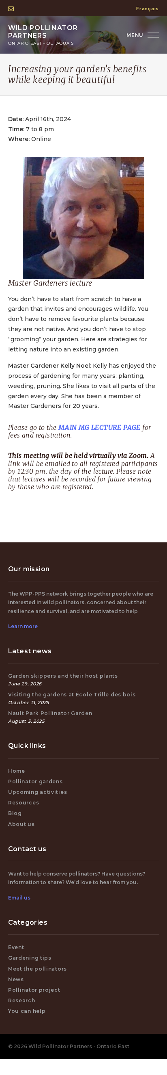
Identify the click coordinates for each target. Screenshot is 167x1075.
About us (21, 824)
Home (16, 771)
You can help (26, 1011)
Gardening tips (29, 958)
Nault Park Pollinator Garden (50, 713)
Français (147, 8)
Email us (19, 898)
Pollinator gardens (35, 781)
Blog (15, 813)
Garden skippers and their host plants (63, 676)
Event (16, 947)
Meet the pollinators (37, 969)
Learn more (23, 626)
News (16, 979)
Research (21, 1000)
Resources (23, 803)
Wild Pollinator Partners (43, 35)
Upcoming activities (37, 792)
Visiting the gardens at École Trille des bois (72, 694)
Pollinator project (34, 990)
